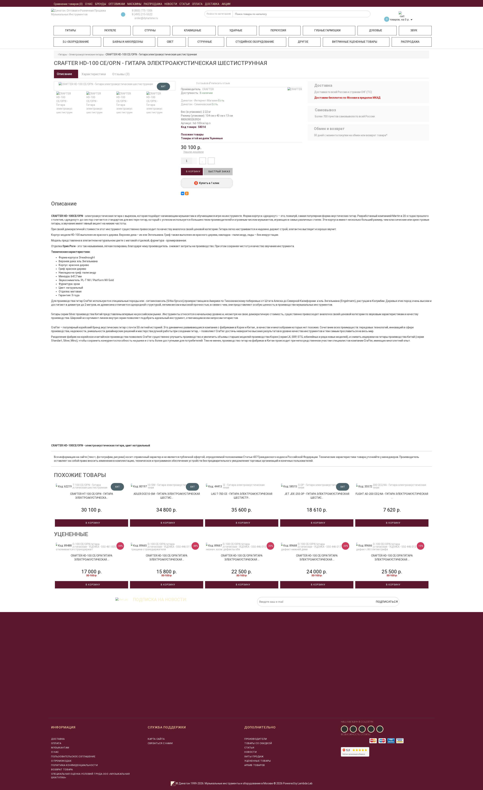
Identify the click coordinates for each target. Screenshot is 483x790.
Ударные (235, 30)
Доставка (58, 738)
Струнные (204, 41)
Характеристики (94, 74)
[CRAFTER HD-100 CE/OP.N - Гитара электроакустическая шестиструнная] (64, 103)
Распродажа (410, 41)
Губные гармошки (327, 30)
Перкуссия (278, 30)
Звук (413, 30)
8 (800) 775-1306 (142, 10)
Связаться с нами (160, 743)
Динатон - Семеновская (199, 104)
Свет (170, 41)
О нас (55, 752)
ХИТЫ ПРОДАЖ (254, 756)
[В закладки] (202, 161)
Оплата (56, 743)
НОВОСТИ (250, 752)
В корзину (192, 171)
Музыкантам (60, 747)
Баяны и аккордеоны (128, 41)
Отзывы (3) (121, 74)
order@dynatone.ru (146, 18)
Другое (303, 41)
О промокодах (61, 760)
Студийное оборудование (254, 41)
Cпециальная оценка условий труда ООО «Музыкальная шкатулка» (90, 775)
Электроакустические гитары (86, 54)
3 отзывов (202, 83)
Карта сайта (156, 738)
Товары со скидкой (258, 743)
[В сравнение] (211, 161)
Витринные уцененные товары (354, 41)
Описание (65, 74)
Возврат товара (62, 769)
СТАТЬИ (249, 747)
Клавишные (192, 30)
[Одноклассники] (186, 193)
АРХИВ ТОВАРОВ (254, 765)
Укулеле (110, 30)
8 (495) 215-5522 (142, 14)
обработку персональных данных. (381, 608)
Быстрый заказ (219, 171)
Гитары (70, 30)
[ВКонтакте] (182, 193)
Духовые (375, 30)
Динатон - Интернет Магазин (202, 100)
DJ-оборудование (76, 41)
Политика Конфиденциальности (74, 765)
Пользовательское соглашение (73, 756)
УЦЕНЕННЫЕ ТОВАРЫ (257, 760)
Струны (150, 30)
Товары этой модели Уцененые (202, 138)
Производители (255, 738)
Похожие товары (192, 134)
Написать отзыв (220, 83)
